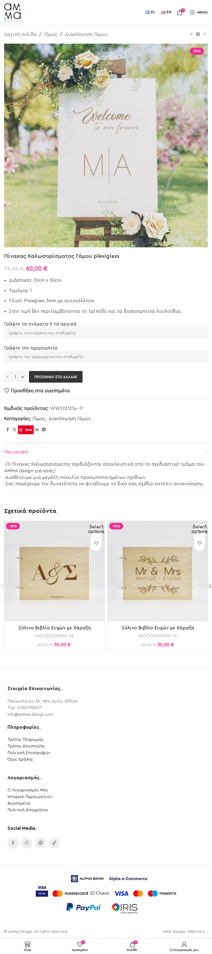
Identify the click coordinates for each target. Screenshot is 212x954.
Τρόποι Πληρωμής (25, 740)
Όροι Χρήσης (20, 759)
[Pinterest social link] (40, 843)
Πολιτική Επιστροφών (29, 753)
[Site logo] (12, 12)
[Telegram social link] (43, 430)
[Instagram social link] (26, 843)
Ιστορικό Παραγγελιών (29, 797)
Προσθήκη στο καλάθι (56, 377)
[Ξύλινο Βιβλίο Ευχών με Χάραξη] (54, 571)
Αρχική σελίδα (20, 34)
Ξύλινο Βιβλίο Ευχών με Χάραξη (54, 628)
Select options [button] (96, 529)
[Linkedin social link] (37, 430)
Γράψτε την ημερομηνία (30, 348)
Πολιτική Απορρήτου (27, 810)
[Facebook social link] (7, 430)
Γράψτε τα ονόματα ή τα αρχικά (40, 324)
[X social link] (14, 430)
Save (28, 430)
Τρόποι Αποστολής (26, 746)
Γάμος (50, 34)
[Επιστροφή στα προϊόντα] (198, 34)
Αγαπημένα (18, 803)
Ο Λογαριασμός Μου (27, 790)
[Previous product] (191, 34)
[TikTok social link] (54, 843)
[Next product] (204, 34)
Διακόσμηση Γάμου (86, 34)
